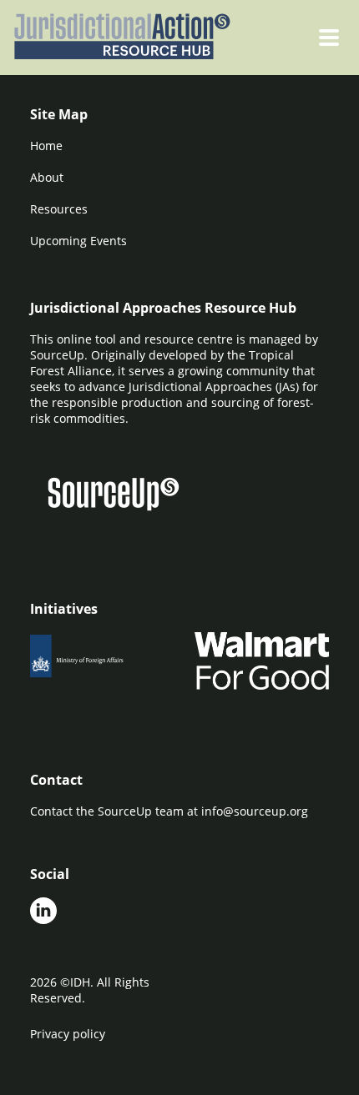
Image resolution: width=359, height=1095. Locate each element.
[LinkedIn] (43, 912)
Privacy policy (67, 1034)
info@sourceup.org (254, 811)
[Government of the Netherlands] (97, 661)
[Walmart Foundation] (262, 661)
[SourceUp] (123, 496)
